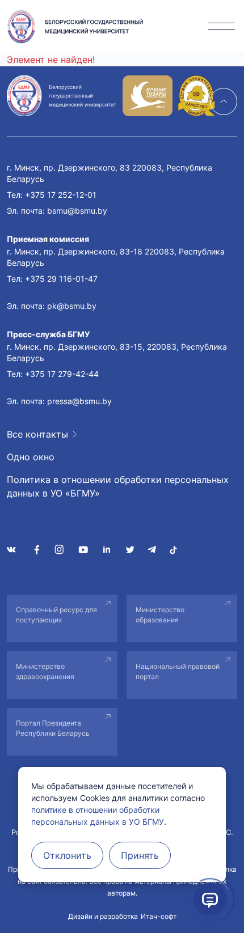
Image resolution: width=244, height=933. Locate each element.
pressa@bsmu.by (79, 401)
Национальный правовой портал (178, 671)
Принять (140, 855)
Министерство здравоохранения (45, 671)
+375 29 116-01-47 (61, 278)
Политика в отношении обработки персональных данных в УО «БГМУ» (118, 486)
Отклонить (67, 855)
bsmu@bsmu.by (77, 210)
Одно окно (30, 457)
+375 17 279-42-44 (62, 374)
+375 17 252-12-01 (60, 195)
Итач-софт (158, 916)
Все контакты (37, 434)
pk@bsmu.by (71, 306)
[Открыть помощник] (210, 899)
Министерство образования (160, 614)
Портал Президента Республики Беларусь (53, 728)
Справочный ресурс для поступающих (56, 614)
